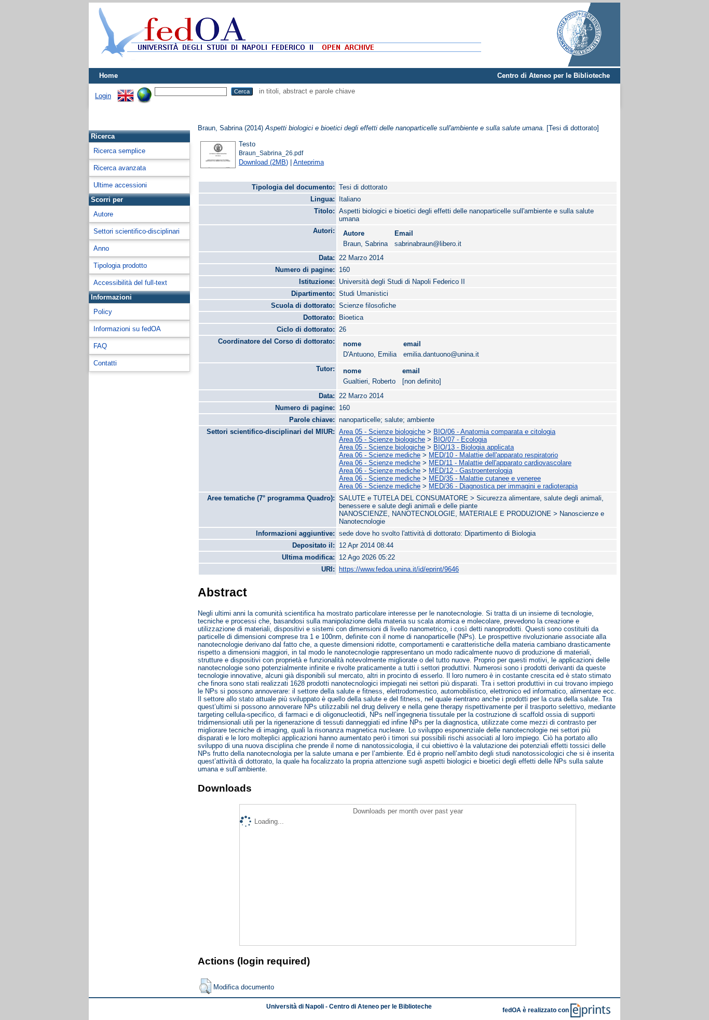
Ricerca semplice (119, 151)
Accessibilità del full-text (130, 283)
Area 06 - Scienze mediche (379, 455)
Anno (101, 248)
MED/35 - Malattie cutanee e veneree (485, 478)
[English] (125, 91)
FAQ (100, 346)
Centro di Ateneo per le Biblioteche (553, 75)
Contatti (105, 363)
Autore (103, 214)
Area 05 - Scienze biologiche (382, 432)
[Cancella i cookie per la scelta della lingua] (144, 91)
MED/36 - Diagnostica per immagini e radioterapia (503, 486)
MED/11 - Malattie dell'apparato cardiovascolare (500, 463)
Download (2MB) (263, 162)
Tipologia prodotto (120, 265)
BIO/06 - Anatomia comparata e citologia (494, 432)
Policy (102, 312)
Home (108, 75)
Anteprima (308, 162)
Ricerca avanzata (119, 168)
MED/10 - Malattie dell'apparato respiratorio (493, 455)
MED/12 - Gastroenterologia (470, 470)
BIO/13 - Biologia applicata (473, 447)
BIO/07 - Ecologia (460, 439)
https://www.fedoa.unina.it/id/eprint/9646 (399, 569)
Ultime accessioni (120, 185)
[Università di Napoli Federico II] (568, 64)
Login (103, 96)
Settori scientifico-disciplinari (136, 231)
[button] (205, 986)
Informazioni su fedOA (127, 329)
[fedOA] (287, 63)
